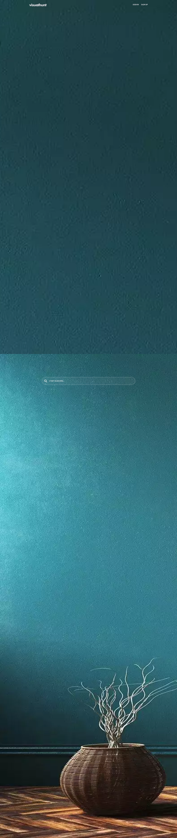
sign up (144, 5)
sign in (136, 5)
